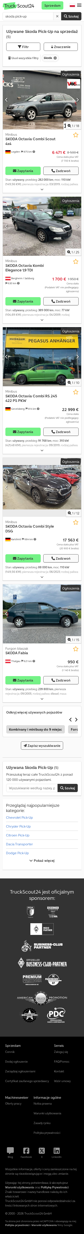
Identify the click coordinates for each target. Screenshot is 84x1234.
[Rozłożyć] (42, 189)
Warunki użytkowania (44, 1225)
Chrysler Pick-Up (18, 826)
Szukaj (73, 16)
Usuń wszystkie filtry (25, 58)
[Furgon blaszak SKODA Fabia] (42, 613)
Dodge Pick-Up (17, 853)
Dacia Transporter (19, 844)
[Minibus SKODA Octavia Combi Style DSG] (42, 487)
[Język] (72, 5)
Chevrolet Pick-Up (19, 817)
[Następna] (77, 100)
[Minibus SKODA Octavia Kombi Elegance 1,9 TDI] (42, 226)
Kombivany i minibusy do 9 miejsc (35, 729)
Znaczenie (62, 47)
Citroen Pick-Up (18, 835)
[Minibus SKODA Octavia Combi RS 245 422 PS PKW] (42, 356)
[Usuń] (57, 16)
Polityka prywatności (17, 1225)
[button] (79, 5)
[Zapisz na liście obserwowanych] (76, 135)
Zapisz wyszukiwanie (43, 745)
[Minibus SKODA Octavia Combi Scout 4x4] (42, 99)
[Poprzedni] (6, 100)
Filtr (25, 47)
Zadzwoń (63, 171)
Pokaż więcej (44, 860)
